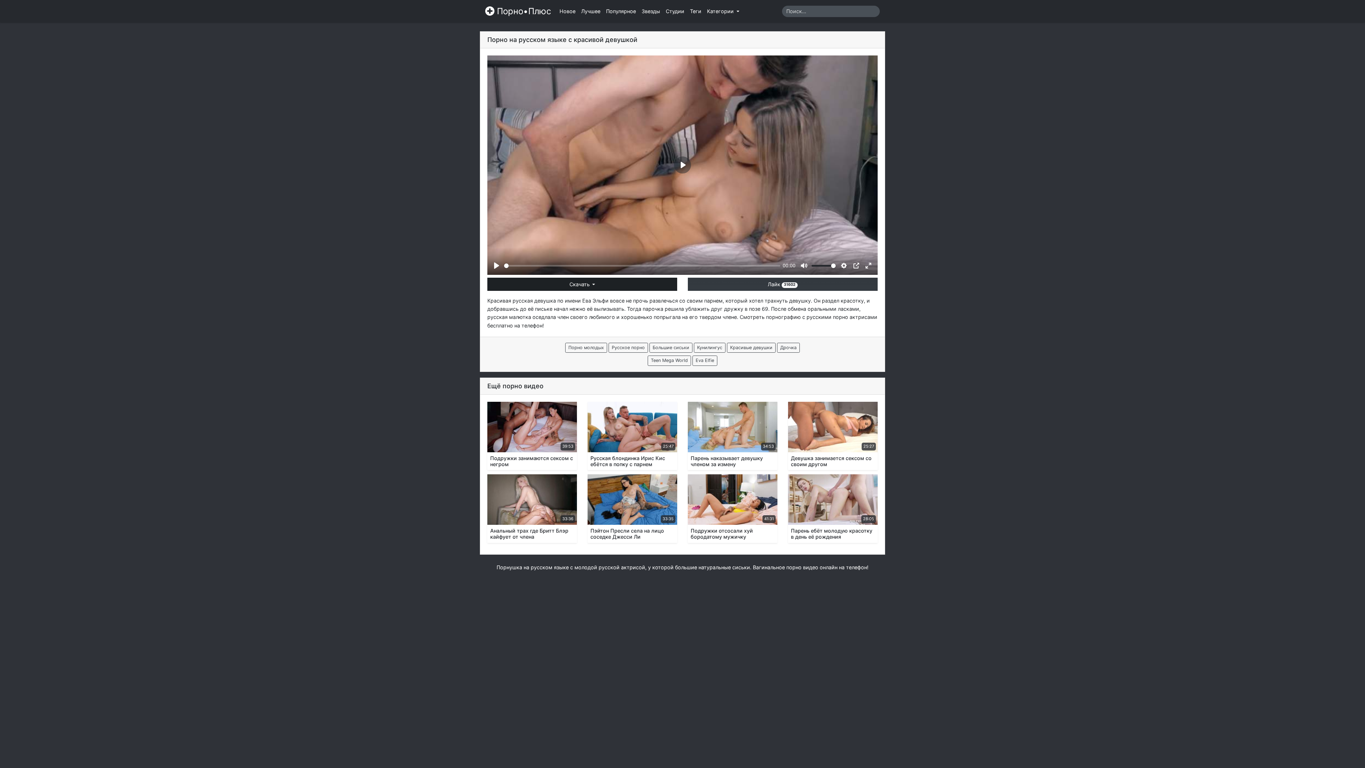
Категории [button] (721, 11)
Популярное (621, 11)
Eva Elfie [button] (705, 360)
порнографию (783, 317)
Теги (695, 11)
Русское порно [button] (628, 347)
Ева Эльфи (595, 301)
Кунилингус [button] (709, 347)
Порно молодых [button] (586, 347)
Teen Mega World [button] (669, 360)
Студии (675, 11)
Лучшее (590, 11)
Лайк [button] (782, 284)
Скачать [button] (580, 284)
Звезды (651, 11)
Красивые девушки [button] (751, 347)
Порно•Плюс (522, 11)
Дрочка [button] (788, 347)
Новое (568, 11)
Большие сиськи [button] (671, 347)
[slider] (642, 265)
